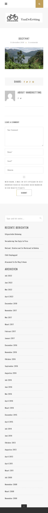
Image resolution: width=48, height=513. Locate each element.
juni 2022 (8, 282)
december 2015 (11, 414)
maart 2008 (9, 491)
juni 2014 (8, 435)
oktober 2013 (10, 442)
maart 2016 (9, 407)
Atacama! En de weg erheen (16, 262)
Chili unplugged (11, 255)
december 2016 (11, 345)
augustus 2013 (11, 449)
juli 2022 (8, 275)
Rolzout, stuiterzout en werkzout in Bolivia (22, 248)
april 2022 (9, 296)
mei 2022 (8, 289)
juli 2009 (8, 477)
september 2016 (11, 366)
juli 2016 (8, 380)
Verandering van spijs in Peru (16, 241)
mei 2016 (8, 394)
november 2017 (11, 310)
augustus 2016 (11, 373)
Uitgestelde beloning (13, 234)
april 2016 (9, 400)
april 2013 (9, 456)
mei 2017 (8, 317)
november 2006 (11, 498)
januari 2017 (10, 338)
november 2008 (11, 484)
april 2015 (9, 421)
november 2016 (11, 352)
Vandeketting (33, 92)
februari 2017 (10, 331)
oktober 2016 (10, 359)
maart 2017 (9, 324)
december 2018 (11, 303)
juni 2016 (8, 387)
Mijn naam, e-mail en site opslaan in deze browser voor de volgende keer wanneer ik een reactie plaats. (24, 185)
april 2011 (9, 463)
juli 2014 (8, 428)
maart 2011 (9, 470)
